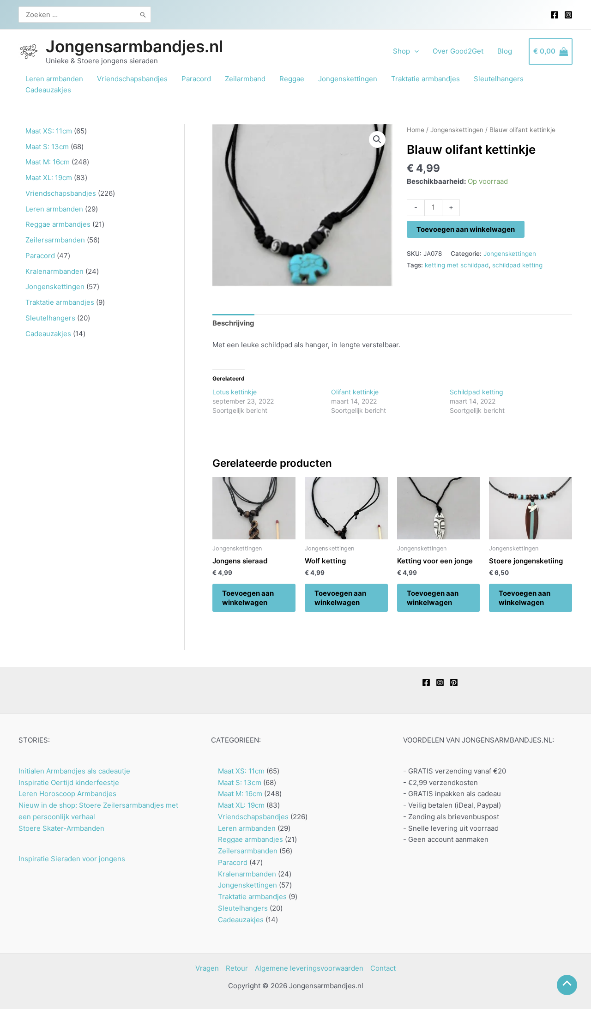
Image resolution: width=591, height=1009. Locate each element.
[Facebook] (554, 15)
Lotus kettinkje (234, 392)
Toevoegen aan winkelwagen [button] (248, 598)
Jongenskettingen (456, 129)
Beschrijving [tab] (233, 323)
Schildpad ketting (476, 392)
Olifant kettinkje (355, 392)
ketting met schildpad (456, 265)
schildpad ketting (517, 265)
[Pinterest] (454, 682)
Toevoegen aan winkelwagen (465, 229)
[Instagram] (568, 15)
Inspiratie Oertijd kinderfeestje (68, 782)
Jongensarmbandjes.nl (134, 46)
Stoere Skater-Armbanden (61, 828)
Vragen (207, 968)
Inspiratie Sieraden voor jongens (71, 858)
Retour (237, 968)
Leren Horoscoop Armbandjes (67, 793)
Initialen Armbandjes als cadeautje (74, 771)
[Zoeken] (143, 14)
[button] (377, 139)
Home (415, 129)
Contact (383, 968)
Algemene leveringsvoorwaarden (309, 968)
